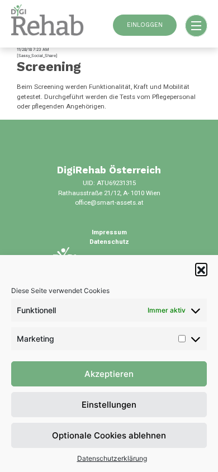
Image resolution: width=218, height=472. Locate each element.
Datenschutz (109, 242)
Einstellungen (109, 404)
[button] (201, 269)
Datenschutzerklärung (112, 458)
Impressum (109, 232)
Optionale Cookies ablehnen (109, 435)
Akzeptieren (109, 374)
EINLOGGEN (145, 25)
